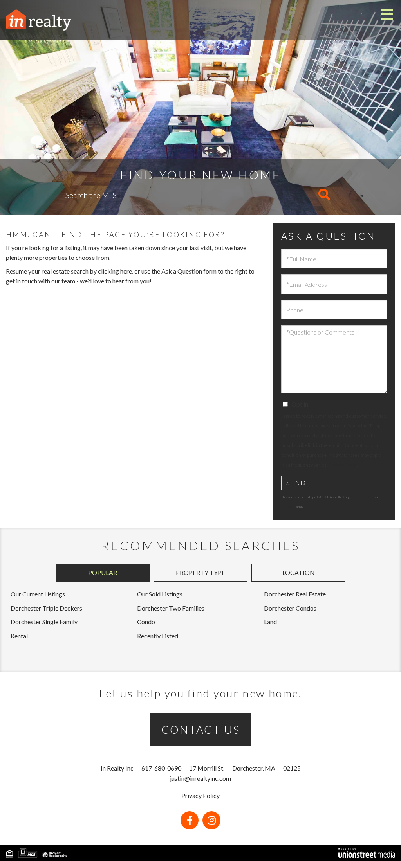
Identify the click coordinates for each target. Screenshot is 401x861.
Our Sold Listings (159, 594)
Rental (19, 635)
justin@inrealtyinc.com (200, 778)
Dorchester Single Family (44, 621)
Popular (102, 572)
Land (270, 621)
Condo (146, 621)
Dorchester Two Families (170, 608)
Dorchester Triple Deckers (46, 608)
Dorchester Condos (290, 608)
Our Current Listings (38, 594)
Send (296, 482)
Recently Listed (157, 635)
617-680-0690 (161, 768)
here (126, 271)
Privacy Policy (343, 465)
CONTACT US (200, 729)
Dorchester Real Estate (295, 594)
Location (298, 572)
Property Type (200, 572)
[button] (291, 195)
